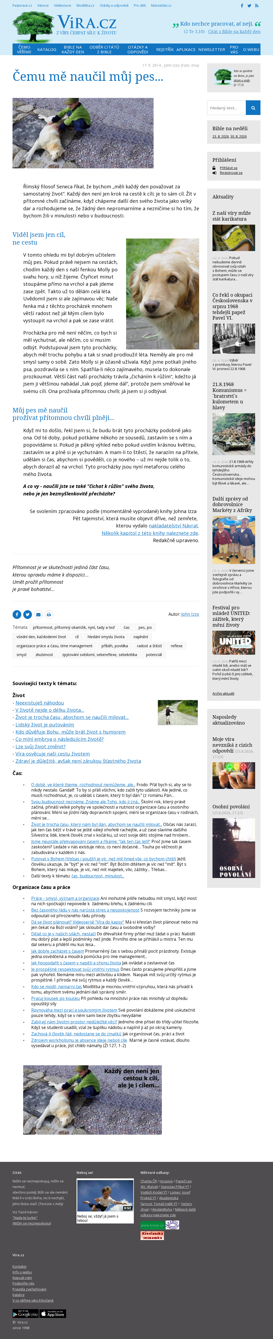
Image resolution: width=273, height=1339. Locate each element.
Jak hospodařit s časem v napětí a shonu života (76, 963)
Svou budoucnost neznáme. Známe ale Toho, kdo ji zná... (85, 802)
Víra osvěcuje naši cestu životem (52, 753)
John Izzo (172, 65)
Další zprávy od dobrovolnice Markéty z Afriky (232, 504)
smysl (21, 654)
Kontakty (19, 1266)
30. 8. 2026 (238, 136)
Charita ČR (148, 1181)
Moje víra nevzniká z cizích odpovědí (232, 745)
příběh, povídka (115, 645)
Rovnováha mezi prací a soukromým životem (74, 1010)
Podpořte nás (23, 1283)
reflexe (177, 645)
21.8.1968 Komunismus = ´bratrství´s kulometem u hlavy (229, 396)
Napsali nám (22, 1277)
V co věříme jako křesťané (33, 1300)
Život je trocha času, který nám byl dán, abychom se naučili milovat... (96, 824)
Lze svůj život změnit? (40, 746)
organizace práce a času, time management (55, 645)
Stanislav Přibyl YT (175, 1186)
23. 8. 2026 (220, 136)
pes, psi (145, 627)
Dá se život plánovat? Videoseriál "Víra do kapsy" (77, 922)
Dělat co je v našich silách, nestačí (63, 934)
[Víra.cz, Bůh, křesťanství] (65, 27)
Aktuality (223, 196)
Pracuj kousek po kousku (55, 998)
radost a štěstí (149, 645)
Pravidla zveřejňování (29, 1289)
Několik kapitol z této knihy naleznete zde (150, 533)
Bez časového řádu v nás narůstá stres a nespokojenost (85, 910)
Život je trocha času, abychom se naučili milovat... (72, 717)
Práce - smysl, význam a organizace (65, 898)
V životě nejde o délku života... (49, 710)
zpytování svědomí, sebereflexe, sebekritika (99, 654)
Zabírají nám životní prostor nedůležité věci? (74, 1022)
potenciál (154, 654)
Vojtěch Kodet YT (153, 1192)
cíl (77, 636)
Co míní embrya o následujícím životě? (59, 739)
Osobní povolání (231, 806)
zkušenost (44, 654)
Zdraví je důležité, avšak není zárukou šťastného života (78, 761)
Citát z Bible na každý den (234, 31)
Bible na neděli (230, 128)
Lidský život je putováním (44, 724)
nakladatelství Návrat (173, 525)
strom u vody (242, 80)
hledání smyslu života (106, 636)
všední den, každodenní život (41, 636)
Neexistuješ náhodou (39, 703)
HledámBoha (161, 1209)
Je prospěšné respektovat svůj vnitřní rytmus (75, 969)
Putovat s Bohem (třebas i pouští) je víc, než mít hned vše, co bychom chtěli (103, 859)
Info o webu (22, 1272)
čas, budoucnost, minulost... (97, 876)
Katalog (18, 1294)
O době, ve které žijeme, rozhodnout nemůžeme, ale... (83, 785)
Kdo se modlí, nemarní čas (56, 987)
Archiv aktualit (223, 693)
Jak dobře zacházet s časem (57, 951)
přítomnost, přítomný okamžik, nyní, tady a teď (74, 627)
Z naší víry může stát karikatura (231, 216)
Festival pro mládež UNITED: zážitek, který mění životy (231, 616)
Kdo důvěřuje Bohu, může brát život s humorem (70, 732)
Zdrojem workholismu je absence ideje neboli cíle (79, 1040)
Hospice (166, 1181)
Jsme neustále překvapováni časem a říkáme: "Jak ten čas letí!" (90, 841)
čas (127, 627)
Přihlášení (224, 160)
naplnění (141, 636)
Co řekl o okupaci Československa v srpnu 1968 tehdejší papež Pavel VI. (232, 306)
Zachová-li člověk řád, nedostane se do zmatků (76, 1034)
